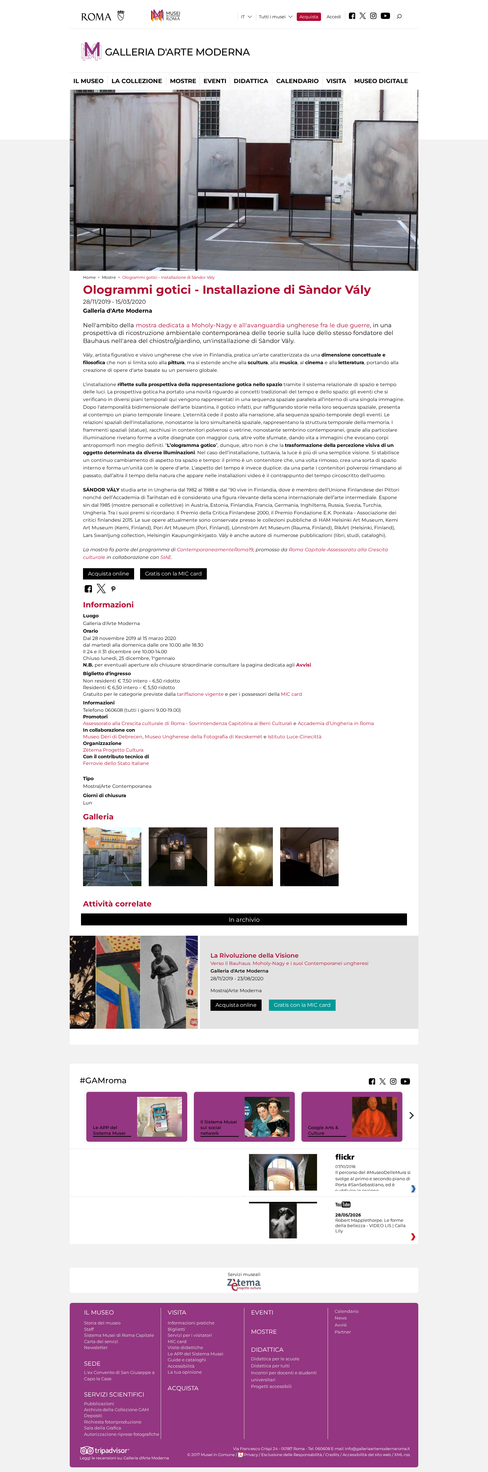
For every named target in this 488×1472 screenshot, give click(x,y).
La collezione (137, 81)
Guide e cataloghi (187, 1359)
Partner (343, 1331)
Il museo (88, 81)
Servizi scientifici (114, 1395)
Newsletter (96, 1347)
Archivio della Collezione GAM (116, 1409)
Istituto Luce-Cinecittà (294, 737)
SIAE (165, 557)
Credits (332, 1454)
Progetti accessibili (271, 1386)
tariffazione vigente (200, 694)
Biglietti (176, 1329)
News (341, 1317)
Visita (336, 81)
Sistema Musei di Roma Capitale (119, 1335)
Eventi (214, 81)
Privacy (251, 1454)
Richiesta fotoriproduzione (112, 1421)
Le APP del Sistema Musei (109, 1130)
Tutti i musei (272, 16)
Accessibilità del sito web (367, 1454)
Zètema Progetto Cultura (113, 750)
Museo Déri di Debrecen (112, 737)
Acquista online (108, 574)
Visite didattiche (185, 1347)
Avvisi (303, 665)
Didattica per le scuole (275, 1358)
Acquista (308, 16)
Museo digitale (381, 81)
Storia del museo (102, 1322)
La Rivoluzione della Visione (254, 955)
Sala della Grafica (102, 1427)
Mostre (183, 81)
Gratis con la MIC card (173, 574)
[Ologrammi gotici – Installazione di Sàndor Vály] (112, 856)
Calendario (297, 81)
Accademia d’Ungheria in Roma (336, 723)
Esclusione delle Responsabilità (291, 1454)
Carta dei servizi (101, 1341)
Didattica (251, 81)
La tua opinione (185, 1372)
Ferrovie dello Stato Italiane (116, 763)
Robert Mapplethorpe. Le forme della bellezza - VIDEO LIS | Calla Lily (370, 1225)
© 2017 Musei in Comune (211, 1454)
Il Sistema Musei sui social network (219, 1127)
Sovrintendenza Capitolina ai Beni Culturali (240, 723)
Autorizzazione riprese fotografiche (121, 1434)
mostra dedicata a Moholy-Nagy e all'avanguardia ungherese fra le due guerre (253, 325)
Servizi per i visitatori (190, 1335)
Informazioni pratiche (191, 1322)
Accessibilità (181, 1366)
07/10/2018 (373, 1179)
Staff (89, 1329)
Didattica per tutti (270, 1365)
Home (89, 277)
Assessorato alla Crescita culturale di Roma (134, 723)
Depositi (93, 1415)
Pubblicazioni (99, 1403)
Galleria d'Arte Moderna (177, 52)
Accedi (334, 16)
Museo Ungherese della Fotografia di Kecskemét (203, 737)
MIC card (291, 694)
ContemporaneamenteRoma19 (215, 550)
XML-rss (402, 1454)
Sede (92, 1364)
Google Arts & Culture (323, 1130)
